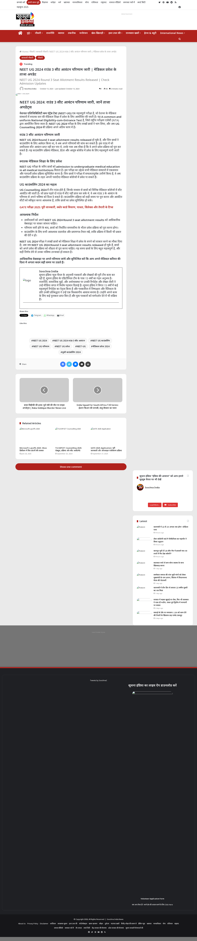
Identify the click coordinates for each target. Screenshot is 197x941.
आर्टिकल (53, 923)
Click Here (169, 904)
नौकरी (38, 33)
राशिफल (94, 2)
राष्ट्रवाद (104, 2)
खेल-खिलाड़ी (97, 33)
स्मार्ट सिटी (141, 2)
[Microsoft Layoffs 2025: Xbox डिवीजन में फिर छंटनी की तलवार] (35, 436)
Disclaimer (44, 923)
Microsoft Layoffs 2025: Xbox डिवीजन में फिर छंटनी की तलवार (33, 449)
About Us (22, 923)
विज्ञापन (45, 2)
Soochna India (30, 89)
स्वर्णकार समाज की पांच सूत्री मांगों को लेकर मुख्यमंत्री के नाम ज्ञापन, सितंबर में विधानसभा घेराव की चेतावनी (170, 577)
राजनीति (50, 33)
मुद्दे (28, 33)
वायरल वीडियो (115, 2)
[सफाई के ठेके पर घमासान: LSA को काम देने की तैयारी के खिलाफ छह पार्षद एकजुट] (144, 616)
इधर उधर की (115, 33)
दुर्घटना (107, 923)
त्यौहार (101, 923)
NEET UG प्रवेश (63, 346)
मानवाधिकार (77, 2)
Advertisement (126, 14)
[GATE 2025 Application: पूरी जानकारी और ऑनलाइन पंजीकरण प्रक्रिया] (106, 436)
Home (25, 51)
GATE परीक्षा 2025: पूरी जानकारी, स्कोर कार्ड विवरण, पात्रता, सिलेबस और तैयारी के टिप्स (66, 207)
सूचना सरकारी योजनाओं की (134, 928)
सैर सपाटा (79, 928)
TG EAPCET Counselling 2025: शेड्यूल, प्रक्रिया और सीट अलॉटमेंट (68, 449)
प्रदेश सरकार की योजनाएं (116, 928)
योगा (87, 2)
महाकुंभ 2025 (22, 7)
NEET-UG (81, 346)
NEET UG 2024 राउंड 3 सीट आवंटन (69, 340)
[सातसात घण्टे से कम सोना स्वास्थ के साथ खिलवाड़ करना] (144, 566)
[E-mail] (24, 307)
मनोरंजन (83, 33)
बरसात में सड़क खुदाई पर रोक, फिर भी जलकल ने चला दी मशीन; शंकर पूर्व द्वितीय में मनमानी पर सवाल (171, 602)
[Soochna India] (25, 20)
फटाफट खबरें (115, 923)
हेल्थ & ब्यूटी (150, 33)
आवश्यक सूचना (62, 923)
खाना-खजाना (93, 923)
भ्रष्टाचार (67, 2)
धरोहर (53, 2)
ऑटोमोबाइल (83, 923)
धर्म (59, 2)
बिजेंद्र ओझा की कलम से (129, 923)
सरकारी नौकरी (42, 51)
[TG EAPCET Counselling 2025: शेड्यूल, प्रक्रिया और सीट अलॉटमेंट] (71, 436)
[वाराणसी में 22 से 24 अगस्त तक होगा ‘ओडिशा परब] (144, 531)
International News (171, 33)
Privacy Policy (32, 923)
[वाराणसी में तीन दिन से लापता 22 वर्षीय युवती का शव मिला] (144, 591)
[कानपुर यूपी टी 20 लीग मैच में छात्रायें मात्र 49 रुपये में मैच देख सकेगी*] (144, 554)
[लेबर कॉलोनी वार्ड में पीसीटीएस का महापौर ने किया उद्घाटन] (144, 543)
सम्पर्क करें (21, 2)
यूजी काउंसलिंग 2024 (71, 352)
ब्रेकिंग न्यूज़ (141, 923)
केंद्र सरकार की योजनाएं (99, 928)
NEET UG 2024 (40, 340)
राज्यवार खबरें (132, 33)
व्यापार (61, 33)
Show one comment (71, 466)
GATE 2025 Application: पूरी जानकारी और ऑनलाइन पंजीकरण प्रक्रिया (106, 449)
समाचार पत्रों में (129, 2)
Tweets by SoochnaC (98, 680)
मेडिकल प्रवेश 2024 (101, 346)
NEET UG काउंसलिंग (101, 340)
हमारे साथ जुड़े (33, 2)
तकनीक (72, 33)
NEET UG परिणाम (41, 346)
